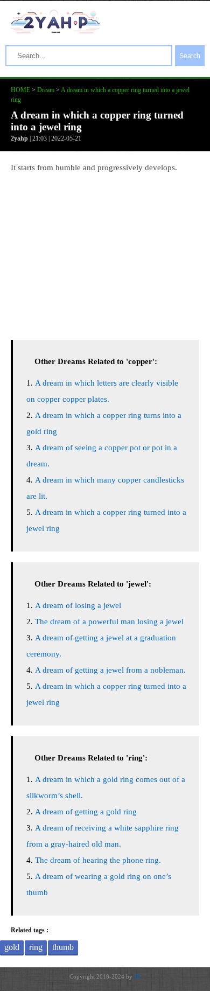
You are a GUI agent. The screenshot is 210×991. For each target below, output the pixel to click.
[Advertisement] (105, 253)
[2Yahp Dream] (55, 31)
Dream (45, 90)
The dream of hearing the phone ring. (98, 860)
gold (11, 947)
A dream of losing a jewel (78, 605)
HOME (20, 90)
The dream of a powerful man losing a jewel (109, 621)
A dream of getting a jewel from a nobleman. (110, 670)
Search (189, 56)
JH (137, 976)
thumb (63, 947)
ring (36, 947)
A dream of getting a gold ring (86, 811)
